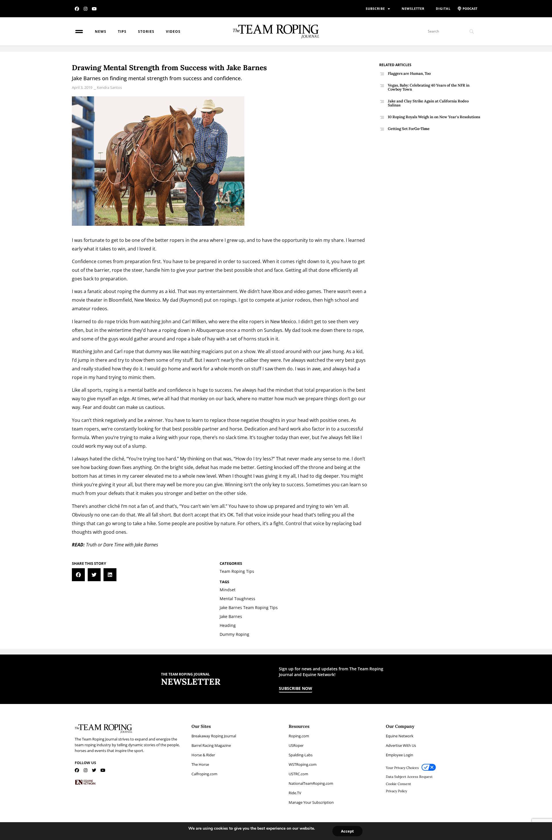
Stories (146, 31)
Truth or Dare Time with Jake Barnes (122, 544)
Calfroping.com (204, 773)
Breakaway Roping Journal (213, 735)
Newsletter (413, 8)
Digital (443, 8)
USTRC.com (298, 773)
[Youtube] (94, 9)
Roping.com (299, 735)
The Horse (200, 764)
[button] (78, 574)
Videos (173, 31)
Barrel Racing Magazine (211, 745)
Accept (347, 831)
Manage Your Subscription (311, 802)
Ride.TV (295, 792)
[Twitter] (94, 770)
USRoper (296, 745)
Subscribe (375, 8)
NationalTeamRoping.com (311, 783)
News (100, 31)
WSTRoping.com (303, 764)
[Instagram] (85, 9)
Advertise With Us (401, 745)
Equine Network (399, 735)
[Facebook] (77, 9)
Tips (122, 31)
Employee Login (399, 754)
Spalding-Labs (301, 754)
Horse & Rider (203, 754)
